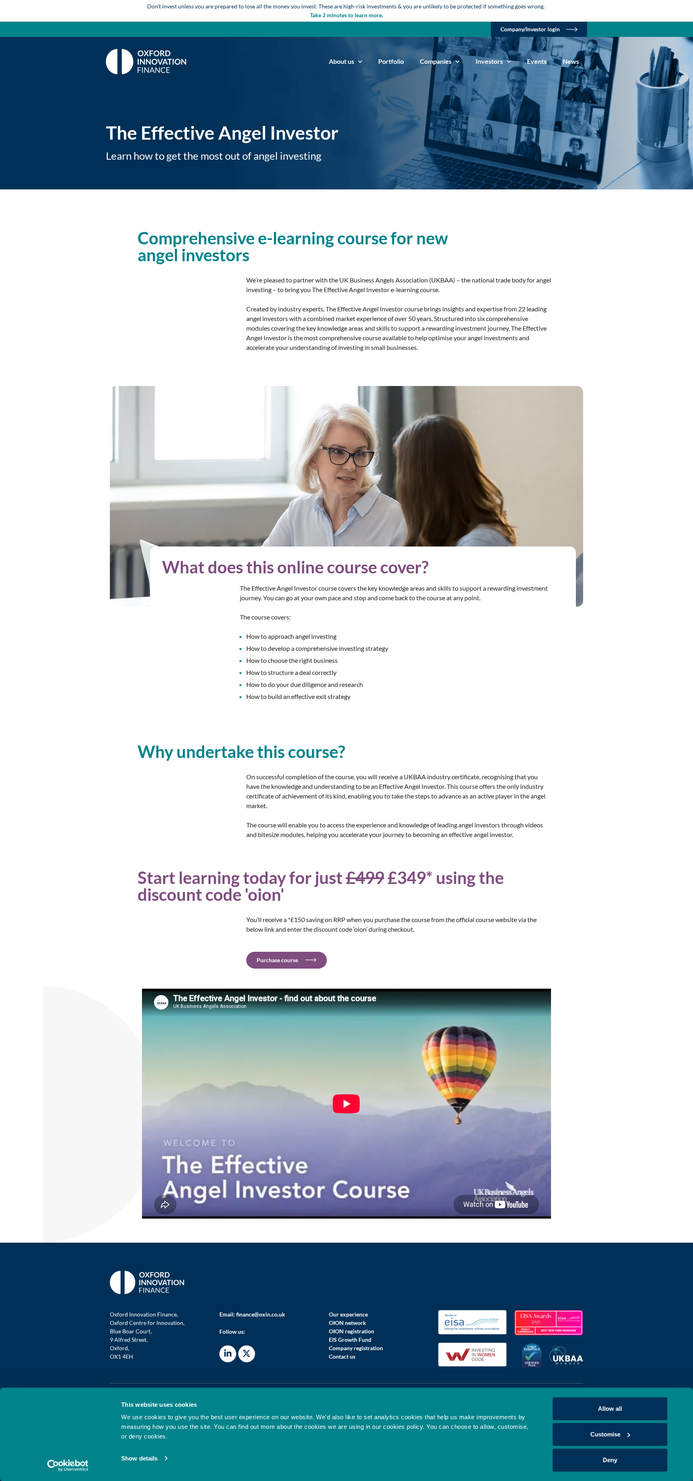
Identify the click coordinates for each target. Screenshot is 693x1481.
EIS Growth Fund (350, 1339)
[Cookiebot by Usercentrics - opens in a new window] (68, 1465)
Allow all (610, 1408)
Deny (610, 1460)
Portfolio (391, 61)
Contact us (342, 1356)
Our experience (348, 1314)
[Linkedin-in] (227, 1353)
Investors (489, 61)
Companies (436, 61)
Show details (139, 1458)
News (571, 61)
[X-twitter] (246, 1353)
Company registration (356, 1348)
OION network (347, 1322)
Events (537, 61)
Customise (605, 1434)
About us (341, 61)
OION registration (351, 1331)
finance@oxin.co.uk (260, 1314)
